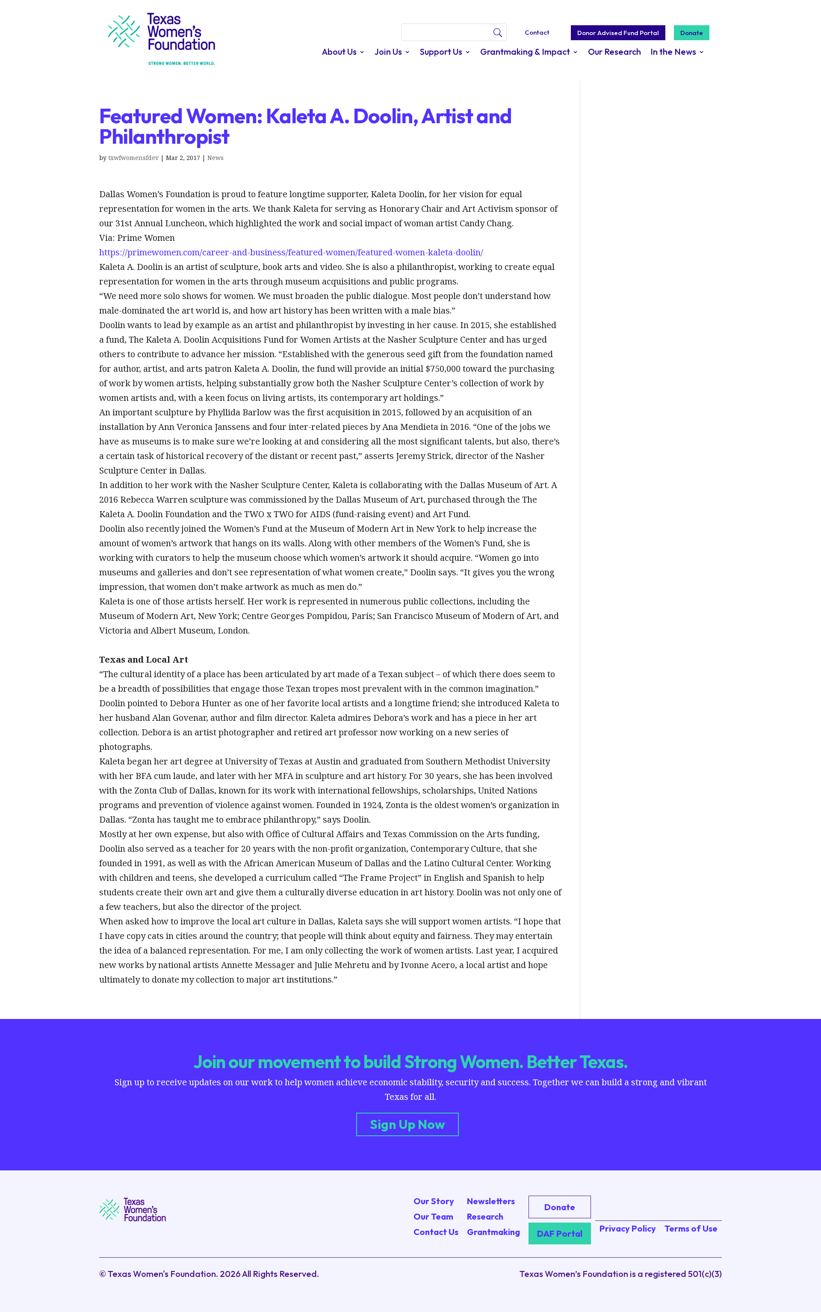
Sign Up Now (407, 1124)
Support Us (441, 53)
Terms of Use (691, 1228)
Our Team (433, 1216)
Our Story (433, 1201)
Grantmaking (493, 1231)
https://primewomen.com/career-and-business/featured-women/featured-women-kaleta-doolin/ (291, 252)
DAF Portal (559, 1233)
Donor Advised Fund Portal (618, 33)
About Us (339, 53)
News (215, 158)
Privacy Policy (628, 1228)
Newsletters (491, 1201)
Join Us (388, 53)
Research (485, 1216)
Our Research (614, 53)
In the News (673, 53)
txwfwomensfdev (133, 158)
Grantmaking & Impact (525, 53)
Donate (691, 33)
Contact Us (435, 1231)
